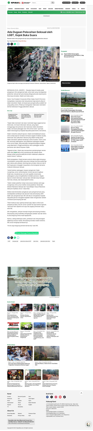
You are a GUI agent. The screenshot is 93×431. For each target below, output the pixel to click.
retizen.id (82, 2)
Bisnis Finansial (59, 8)
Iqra (19, 398)
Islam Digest (31, 398)
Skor (30, 396)
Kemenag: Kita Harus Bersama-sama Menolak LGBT (39, 115)
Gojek (15, 152)
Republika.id (75, 2)
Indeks (83, 8)
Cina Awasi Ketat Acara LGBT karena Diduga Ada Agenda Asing (26, 116)
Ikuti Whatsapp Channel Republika (27, 233)
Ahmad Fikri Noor (22, 41)
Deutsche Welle (66, 2)
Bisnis (19, 12)
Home (8, 28)
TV (78, 8)
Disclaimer (9, 415)
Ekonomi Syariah (19, 8)
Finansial (10, 12)
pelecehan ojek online (45, 241)
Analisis (20, 400)
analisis (50, 8)
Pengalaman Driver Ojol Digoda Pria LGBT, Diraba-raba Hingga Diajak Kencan (13, 116)
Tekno (19, 402)
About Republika (11, 413)
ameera (10, 8)
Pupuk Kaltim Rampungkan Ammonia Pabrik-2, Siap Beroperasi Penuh (74, 55)
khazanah (34, 8)
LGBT (9, 241)
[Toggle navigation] (8, 2)
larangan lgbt (15, 241)
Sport (30, 400)
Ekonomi (13, 28)
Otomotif (30, 12)
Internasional (10, 402)
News (8, 400)
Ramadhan (20, 406)
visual (74, 8)
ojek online (35, 241)
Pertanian (24, 12)
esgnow (67, 8)
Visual (19, 404)
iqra (40, 8)
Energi (15, 12)
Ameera (9, 396)
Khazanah (9, 398)
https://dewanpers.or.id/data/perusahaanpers (19, 423)
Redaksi (20, 413)
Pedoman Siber (32, 413)
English (30, 404)
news (44, 8)
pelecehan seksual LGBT (25, 241)
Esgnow (9, 404)
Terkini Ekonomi (65, 90)
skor (27, 8)
